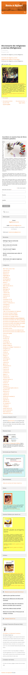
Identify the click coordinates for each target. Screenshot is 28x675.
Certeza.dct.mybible (7, 333)
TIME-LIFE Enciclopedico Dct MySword (12, 311)
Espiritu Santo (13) (7, 343)
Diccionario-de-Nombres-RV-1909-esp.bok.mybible (8, 102)
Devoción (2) (6, 308)
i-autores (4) (6, 362)
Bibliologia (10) (6, 289)
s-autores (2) (6, 393)
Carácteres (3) (6, 294)
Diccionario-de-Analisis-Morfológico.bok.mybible (14, 323)
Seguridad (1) (6, 399)
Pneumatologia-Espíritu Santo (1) (10, 388)
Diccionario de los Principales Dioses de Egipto (14, 326)
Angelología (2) (6, 275)
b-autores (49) (6, 284)
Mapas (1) (5, 374)
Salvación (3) (6, 394)
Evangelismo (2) (6, 348)
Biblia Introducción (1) (8, 285)
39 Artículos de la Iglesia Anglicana (12, 259)
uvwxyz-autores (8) (7, 408)
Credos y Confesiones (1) (9, 302)
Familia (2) (5, 352)
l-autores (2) (6, 371)
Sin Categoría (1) (7, 403)
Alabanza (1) (6, 273)
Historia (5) (5, 360)
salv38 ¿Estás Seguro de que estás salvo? (14, 586)
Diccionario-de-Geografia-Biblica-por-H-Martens (14, 321)
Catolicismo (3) (6, 296)
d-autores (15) (6, 306)
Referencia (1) (6, 391)
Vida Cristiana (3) (7, 411)
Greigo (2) (5, 355)
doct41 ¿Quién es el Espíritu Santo (14, 544)
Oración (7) (5, 382)
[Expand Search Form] (25, 12)
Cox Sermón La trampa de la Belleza (11, 443)
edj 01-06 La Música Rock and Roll (12, 608)
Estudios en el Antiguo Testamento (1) (12, 347)
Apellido (4, 200)
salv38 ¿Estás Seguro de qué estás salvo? (13, 573)
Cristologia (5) (6, 304)
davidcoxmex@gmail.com (15, 225)
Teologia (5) (6, 406)
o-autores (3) (6, 381)
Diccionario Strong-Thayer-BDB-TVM (11, 325)
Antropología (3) (6, 279)
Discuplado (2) (6, 337)
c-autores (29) (6, 292)
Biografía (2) (6, 291)
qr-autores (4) (6, 389)
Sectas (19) (5, 398)
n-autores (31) (6, 377)
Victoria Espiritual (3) (7, 410)
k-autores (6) (6, 369)
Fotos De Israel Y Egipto (9, 249)
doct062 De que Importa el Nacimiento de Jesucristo (13, 84)
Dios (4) (5, 335)
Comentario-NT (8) (7, 299)
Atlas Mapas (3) (6, 280)
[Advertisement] (14, 30)
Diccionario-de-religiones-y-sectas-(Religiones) (13, 318)
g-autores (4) (6, 354)
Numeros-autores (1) (8, 379)
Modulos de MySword (14, 5)
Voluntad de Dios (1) (7, 413)
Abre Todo (5, 268)
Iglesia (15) (5, 364)
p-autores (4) (6, 384)
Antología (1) (6, 277)
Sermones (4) (6, 401)
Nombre (4, 195)
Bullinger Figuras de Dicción (10, 241)
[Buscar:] (14, 212)
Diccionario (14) (6, 309)
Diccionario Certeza (7, 328)
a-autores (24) (6, 270)
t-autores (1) (6, 405)
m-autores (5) (6, 372)
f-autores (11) (6, 350)
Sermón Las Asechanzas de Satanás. (13, 473)
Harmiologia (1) (6, 359)
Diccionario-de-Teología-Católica (10, 316)
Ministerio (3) (6, 376)
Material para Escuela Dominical (14, 592)
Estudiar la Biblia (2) (7, 345)
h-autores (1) (6, 357)
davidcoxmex (14, 222)
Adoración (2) (6, 272)
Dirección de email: (7, 189)
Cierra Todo (12, 268)
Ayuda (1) (5, 282)
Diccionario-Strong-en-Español (10, 313)
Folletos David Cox (10, 618)
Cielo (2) (5, 297)
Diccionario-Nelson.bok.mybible (10, 314)
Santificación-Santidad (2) (9, 396)
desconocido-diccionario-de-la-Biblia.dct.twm (13, 330)
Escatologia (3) (6, 342)
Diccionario (5, 98)
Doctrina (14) (6, 338)
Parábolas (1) (6, 386)
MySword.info (11, 420)
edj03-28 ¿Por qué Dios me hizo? (11, 595)
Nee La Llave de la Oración (10, 245)
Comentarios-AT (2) (7, 301)
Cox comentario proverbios (10, 505)
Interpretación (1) (7, 365)
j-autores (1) (6, 367)
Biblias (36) (5, 287)
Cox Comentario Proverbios (13, 509)
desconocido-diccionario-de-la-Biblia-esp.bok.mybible (15, 331)
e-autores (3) (6, 340)
